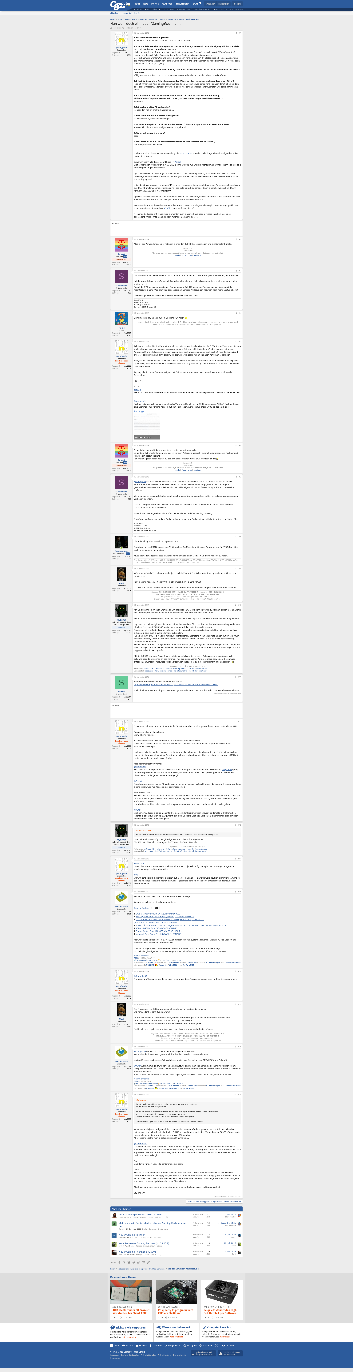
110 (207, 1317)
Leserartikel (127, 13)
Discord (129, 1345)
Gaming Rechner (142, 908)
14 (161, 1317)
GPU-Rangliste (221, 9)
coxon (233, 1237)
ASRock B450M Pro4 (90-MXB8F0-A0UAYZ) (156, 928)
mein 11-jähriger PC (141, 956)
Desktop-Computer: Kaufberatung (152, 1217)
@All (136, 874)
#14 (239, 859)
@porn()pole (140, 481)
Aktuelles (114, 13)
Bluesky (143, 1345)
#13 (239, 825)
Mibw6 (121, 1237)
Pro (125, 256)
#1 (240, 33)
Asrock (178, 161)
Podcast (138, 9)
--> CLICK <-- (186, 153)
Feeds (116, 1345)
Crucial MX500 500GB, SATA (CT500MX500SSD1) (159, 913)
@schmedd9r (140, 401)
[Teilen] (236, 33)
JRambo (122, 1229)
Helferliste (160, 668)
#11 (239, 677)
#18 (239, 1046)
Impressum (114, 1355)
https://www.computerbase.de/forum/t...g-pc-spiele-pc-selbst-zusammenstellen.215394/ (176, 684)
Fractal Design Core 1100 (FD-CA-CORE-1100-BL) (159, 931)
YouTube (229, 1345)
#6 (240, 445)
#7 (240, 477)
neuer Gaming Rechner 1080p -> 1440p (140, 1214)
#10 (239, 605)
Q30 (218, 962)
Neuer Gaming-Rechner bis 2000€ (137, 1251)
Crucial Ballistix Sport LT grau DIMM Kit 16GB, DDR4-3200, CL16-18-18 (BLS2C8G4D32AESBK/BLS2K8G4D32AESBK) (169, 921)
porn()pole (117, 28)
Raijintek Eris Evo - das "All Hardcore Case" (190, 671)
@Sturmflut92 (140, 976)
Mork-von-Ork (230, 1217)
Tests (145, 3)
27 (116, 1317)
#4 (240, 313)
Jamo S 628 (192, 962)
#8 (240, 536)
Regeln (137, 13)
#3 (240, 271)
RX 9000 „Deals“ (185, 9)
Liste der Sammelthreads (197, 668)
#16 (239, 971)
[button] (119, 13)
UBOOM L (173, 965)
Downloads (166, 3)
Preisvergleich (182, 3)
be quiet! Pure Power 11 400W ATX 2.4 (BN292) (158, 934)
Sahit (121, 1254)
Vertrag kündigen (164, 1355)
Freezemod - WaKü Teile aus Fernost (158, 671)
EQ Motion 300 (166, 960)
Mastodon (207, 1345)
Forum (195, 3)
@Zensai (138, 781)
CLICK (167, 208)
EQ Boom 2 (178, 960)
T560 (136, 958)
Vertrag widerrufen (148, 1355)
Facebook (157, 1345)
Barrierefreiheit (179, 1355)
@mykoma (227, 769)
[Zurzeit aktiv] (121, 548)
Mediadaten (134, 1355)
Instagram (191, 1345)
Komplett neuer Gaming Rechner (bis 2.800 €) (144, 1243)
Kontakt (124, 1355)
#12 (239, 721)
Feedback (197, 255)
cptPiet (121, 1246)
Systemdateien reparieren (176, 668)
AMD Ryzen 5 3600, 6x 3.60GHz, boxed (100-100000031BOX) (165, 916)
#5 (240, 341)
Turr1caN (122, 1217)
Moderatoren (186, 255)
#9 (240, 568)
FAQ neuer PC (149, 668)
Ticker (137, 3)
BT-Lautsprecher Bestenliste (147, 960)
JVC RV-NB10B (188, 965)
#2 (240, 239)
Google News (174, 1345)
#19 (239, 1094)
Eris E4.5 (151, 962)
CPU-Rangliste (237, 9)
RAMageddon (151, 9)
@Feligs (137, 389)
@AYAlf (137, 810)
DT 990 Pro (210, 962)
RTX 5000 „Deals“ (168, 9)
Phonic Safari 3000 (233, 962)
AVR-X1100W (174, 962)
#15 (239, 892)
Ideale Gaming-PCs (203, 9)
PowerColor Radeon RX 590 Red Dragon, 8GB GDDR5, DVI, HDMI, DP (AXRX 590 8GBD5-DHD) (181, 925)
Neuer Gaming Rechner (132, 1234)
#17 (239, 1004)
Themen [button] (155, 3)
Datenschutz (115, 1358)
